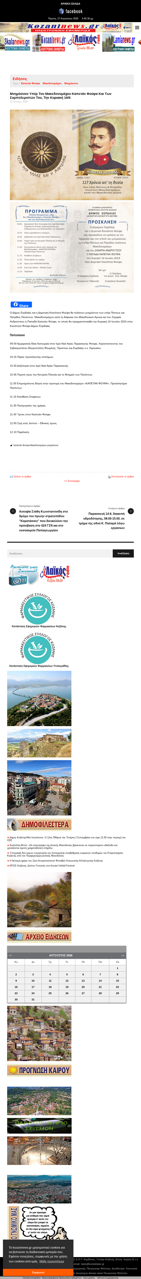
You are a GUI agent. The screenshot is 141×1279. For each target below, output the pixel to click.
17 (33, 987)
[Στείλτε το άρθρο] (11, 476)
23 (16, 993)
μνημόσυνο (71, 83)
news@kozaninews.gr (92, 1264)
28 (100, 993)
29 (117, 993)
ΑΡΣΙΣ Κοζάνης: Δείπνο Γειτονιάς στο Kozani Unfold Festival (42, 865)
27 (83, 993)
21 (100, 987)
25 (50, 993)
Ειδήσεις (20, 79)
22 (117, 987)
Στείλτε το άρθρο (22, 476)
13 (83, 980)
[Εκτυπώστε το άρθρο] (109, 476)
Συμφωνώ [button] (38, 1272)
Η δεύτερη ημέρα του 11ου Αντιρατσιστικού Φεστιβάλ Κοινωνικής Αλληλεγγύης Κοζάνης (56, 860)
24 (33, 993)
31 (33, 999)
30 (16, 999)
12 (67, 980)
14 (100, 980)
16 (16, 987)
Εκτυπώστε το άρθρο (122, 476)
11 (50, 980)
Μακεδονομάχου (52, 83)
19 (67, 987)
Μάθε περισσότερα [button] (51, 1261)
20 (83, 987)
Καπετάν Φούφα (30, 83)
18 (50, 987)
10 (33, 980)
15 (117, 980)
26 (67, 993)
